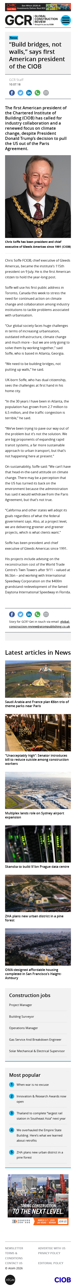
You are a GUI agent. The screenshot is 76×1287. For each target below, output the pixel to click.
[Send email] (46, 93)
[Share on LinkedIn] (29, 93)
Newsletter (14, 1248)
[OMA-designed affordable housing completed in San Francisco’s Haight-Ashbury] (38, 947)
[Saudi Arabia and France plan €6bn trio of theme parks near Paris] (38, 679)
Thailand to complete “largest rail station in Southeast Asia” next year (41, 1115)
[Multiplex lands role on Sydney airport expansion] (38, 790)
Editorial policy (50, 1263)
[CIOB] (54, 1280)
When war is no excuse (33, 1084)
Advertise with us (51, 1248)
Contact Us (13, 1263)
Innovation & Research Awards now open (41, 1098)
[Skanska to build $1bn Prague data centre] (38, 844)
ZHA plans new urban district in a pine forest (40, 1155)
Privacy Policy (49, 1253)
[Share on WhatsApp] (37, 93)
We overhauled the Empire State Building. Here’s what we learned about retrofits (39, 1135)
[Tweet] (20, 93)
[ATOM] (21, 1280)
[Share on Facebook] (12, 93)
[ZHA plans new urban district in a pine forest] (38, 893)
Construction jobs (29, 995)
